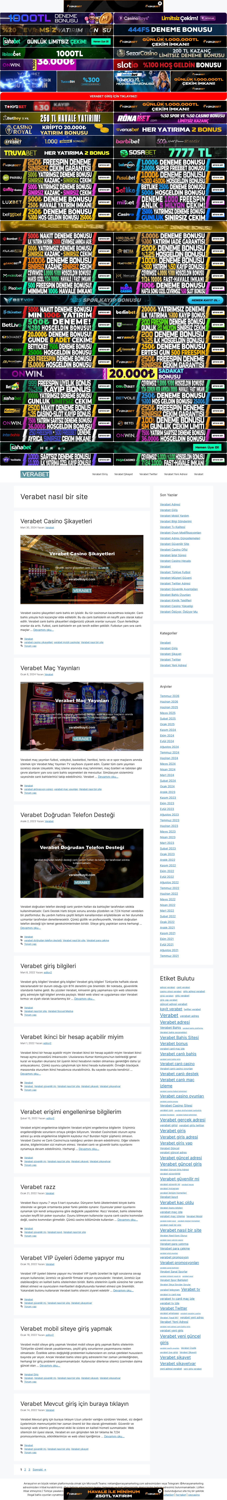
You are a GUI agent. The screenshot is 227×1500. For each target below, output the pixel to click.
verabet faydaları (167, 1115)
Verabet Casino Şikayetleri (56, 521)
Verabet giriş (173, 1130)
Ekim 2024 (167, 735)
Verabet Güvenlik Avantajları (179, 589)
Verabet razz (38, 1186)
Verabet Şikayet (123, 474)
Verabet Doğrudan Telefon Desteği (67, 814)
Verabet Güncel (169, 1148)
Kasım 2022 (168, 865)
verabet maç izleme (172, 1216)
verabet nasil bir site (170, 1225)
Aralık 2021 (167, 927)
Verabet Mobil (194, 1216)
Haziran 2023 (169, 826)
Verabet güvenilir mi (45, 1086)
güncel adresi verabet (173, 1004)
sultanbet (168, 1494)
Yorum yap (30, 645)
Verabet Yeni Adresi (175, 474)
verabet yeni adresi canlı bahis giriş (175, 1327)
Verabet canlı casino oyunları (176, 1068)
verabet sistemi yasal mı (170, 1276)
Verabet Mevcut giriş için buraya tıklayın (74, 1403)
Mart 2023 (167, 843)
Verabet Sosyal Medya (60, 1011)
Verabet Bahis (170, 1028)
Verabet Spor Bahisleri (174, 1280)
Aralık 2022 (167, 859)
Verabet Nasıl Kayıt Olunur (173, 1235)
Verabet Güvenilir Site (174, 544)
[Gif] (113, 226)
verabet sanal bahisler (169, 1268)
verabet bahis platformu (193, 1028)
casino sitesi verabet (170, 991)
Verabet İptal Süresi (173, 555)
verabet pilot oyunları (169, 1253)
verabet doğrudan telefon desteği (42, 940)
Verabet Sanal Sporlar (173, 1271)
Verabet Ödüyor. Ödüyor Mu (179, 611)
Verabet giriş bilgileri (48, 965)
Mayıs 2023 (168, 831)
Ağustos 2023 (169, 814)
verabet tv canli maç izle (177, 1298)
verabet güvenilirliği (170, 1173)
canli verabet (183, 987)
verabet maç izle (171, 1212)
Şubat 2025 (168, 718)
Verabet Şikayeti (188, 1352)
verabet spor (187, 1276)
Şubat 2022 (168, 916)
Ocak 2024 (167, 786)
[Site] (56, 165)
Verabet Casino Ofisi (173, 549)
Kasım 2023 (168, 797)
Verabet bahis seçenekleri (173, 1032)
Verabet (198, 474)
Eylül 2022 (167, 876)
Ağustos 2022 (169, 882)
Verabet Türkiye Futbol (175, 572)
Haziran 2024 (169, 758)
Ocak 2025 (167, 724)
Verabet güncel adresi (181, 1157)
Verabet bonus (174, 1043)
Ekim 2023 (167, 803)
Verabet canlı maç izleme (177, 1082)
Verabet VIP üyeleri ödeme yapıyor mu (72, 1257)
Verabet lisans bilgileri (171, 1207)
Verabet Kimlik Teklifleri (175, 600)
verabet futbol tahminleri (186, 1115)
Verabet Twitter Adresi (175, 583)
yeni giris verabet (193, 1368)
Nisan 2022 (167, 905)
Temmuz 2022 (169, 888)
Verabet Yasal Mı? (169, 1317)
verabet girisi (168, 1125)
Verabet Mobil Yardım (174, 515)
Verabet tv (190, 1289)
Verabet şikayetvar (110, 1086)
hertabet (181, 1494)
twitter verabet (192, 1009)
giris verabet (182, 995)
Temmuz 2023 (169, 820)
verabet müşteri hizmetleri (189, 1221)
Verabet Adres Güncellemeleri (180, 538)
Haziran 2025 (169, 707)
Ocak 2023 (167, 854)
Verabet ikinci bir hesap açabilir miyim (71, 1036)
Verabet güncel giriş (181, 1164)
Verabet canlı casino (177, 1064)
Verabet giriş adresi (179, 1136)
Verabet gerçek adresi (182, 1119)
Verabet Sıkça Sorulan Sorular (175, 1284)
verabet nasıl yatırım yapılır (171, 1240)
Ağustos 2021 (169, 950)
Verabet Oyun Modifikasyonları (180, 532)
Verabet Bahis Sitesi (179, 1037)
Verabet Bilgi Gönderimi (176, 521)
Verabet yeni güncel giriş (180, 1339)
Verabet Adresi (170, 504)
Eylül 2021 (166, 944)
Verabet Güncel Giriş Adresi (174, 1169)
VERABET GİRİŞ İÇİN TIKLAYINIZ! (113, 96)
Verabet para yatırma (174, 1244)
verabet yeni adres (192, 1317)
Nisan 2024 (167, 769)
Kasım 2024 (168, 730)
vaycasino (194, 1494)
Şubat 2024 (168, 780)
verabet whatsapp (169, 1313)
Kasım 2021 (167, 933)
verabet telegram (170, 1289)
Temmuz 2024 (169, 752)
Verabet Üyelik (188, 1348)
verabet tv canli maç (170, 1294)
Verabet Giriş (100, 474)
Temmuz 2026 (169, 696)
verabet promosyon (174, 1257)
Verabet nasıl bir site (92, 642)
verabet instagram (169, 1188)
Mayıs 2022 (167, 899)
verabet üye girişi (169, 1352)
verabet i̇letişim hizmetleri (173, 1192)
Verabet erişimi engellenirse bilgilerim (70, 1111)
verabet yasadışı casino (190, 1313)
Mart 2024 (167, 775)
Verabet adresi (175, 1022)
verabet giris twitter (191, 1125)
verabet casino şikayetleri (38, 642)
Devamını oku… (43, 630)
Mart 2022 (167, 910)
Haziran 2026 (169, 701)
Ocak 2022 (167, 922)
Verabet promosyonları (179, 1262)
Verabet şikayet (89, 1086)
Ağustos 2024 (169, 747)
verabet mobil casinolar (67, 642)
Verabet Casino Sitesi (176, 1106)
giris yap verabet (168, 1000)
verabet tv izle (169, 1303)
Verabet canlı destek (179, 1073)
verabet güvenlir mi (170, 1184)
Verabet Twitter (148, 474)
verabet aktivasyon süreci (38, 789)
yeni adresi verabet (171, 1368)
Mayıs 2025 (167, 713)
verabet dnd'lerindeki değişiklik (188, 1110)
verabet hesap (188, 1184)
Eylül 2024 (167, 741)
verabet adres (189, 1016)
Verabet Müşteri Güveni (176, 578)
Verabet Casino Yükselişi (176, 606)
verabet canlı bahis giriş (170, 1059)
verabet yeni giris (171, 1330)
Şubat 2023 (168, 848)
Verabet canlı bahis (178, 1053)
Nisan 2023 (167, 837)
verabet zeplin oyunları (169, 1348)
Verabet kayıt (54, 1232)
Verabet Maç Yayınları (50, 667)
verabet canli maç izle (172, 1048)
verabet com (166, 1110)
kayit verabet (171, 1009)
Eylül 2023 (167, 809)
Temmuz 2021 (169, 956)
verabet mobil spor (168, 1221)
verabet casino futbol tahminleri (173, 1091)
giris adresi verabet (194, 991)
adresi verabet (167, 987)
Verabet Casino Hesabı (175, 561)
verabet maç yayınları (66, 789)
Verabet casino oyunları (182, 1096)
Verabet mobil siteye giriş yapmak (66, 1328)
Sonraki (39, 1469)
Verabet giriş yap (176, 1143)
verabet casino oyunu (169, 1101)
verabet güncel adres (173, 1152)
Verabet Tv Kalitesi (172, 527)
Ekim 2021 (167, 939)
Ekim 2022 (167, 871)
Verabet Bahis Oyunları (175, 594)
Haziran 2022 (169, 893)
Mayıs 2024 (168, 763)
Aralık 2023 (167, 792)
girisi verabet (166, 995)
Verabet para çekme (98, 940)
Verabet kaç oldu (177, 1202)
